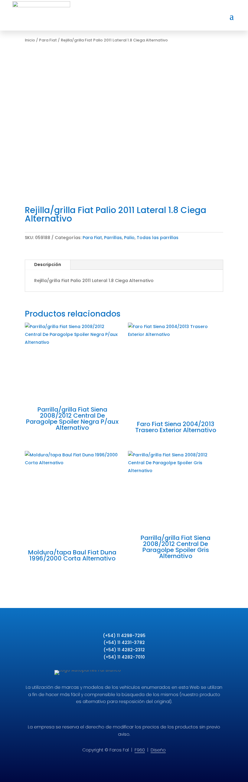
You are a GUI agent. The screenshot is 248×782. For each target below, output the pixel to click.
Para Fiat (48, 40)
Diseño (158, 750)
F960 (140, 750)
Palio (129, 238)
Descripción (47, 264)
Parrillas (113, 238)
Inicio (30, 40)
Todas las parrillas (157, 238)
